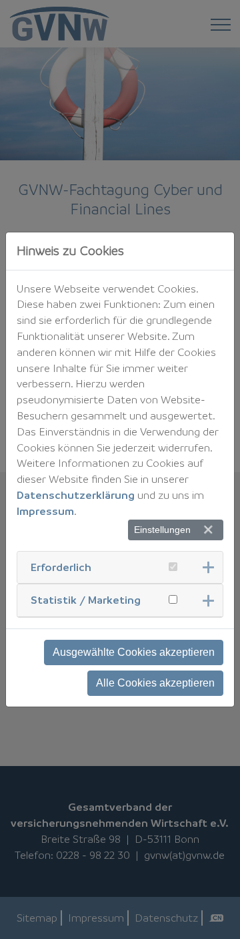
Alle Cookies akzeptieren (155, 683)
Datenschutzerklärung (76, 495)
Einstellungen (162, 529)
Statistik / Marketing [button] (86, 599)
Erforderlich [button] (61, 567)
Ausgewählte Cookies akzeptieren (134, 652)
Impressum (45, 511)
